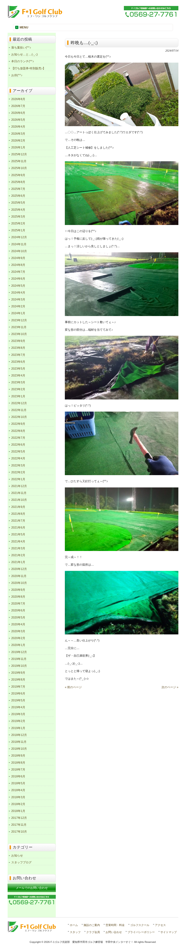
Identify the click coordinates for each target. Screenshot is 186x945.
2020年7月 (18, 603)
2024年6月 (18, 278)
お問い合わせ (114, 932)
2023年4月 (18, 375)
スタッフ (75, 932)
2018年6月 (18, 776)
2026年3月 (18, 133)
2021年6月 (18, 527)
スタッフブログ (21, 862)
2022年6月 (18, 444)
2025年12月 (19, 154)
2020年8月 (18, 596)
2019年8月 (18, 679)
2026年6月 (18, 112)
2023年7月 (18, 354)
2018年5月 (18, 783)
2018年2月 (18, 804)
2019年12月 (19, 652)
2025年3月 (18, 216)
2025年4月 (18, 209)
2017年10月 (19, 831)
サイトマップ (168, 932)
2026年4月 (18, 126)
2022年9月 (18, 423)
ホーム (74, 925)
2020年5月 (18, 617)
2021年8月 (18, 513)
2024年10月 (19, 251)
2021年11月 (19, 492)
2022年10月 (19, 416)
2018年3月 (18, 797)
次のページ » (169, 687)
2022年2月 (18, 472)
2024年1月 (18, 313)
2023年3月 (18, 382)
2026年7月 (18, 106)
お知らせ (17, 855)
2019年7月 (18, 686)
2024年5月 (18, 285)
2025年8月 (18, 182)
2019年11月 (19, 658)
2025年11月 (19, 161)
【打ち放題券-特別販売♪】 (28, 68)
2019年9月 (18, 672)
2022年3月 (18, 465)
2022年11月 (19, 410)
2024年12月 (19, 237)
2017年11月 (19, 824)
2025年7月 (18, 188)
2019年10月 (19, 665)
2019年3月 (18, 714)
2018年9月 (18, 755)
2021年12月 (19, 486)
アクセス (160, 925)
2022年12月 (19, 403)
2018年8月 (18, 762)
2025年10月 (19, 168)
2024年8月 (18, 264)
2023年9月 (18, 340)
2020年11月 (19, 576)
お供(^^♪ (16, 75)
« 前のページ (73, 687)
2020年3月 (18, 631)
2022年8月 (18, 430)
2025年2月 (18, 223)
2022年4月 (18, 458)
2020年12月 (19, 569)
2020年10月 (19, 582)
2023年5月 (18, 368)
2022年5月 (18, 451)
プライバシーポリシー (141, 932)
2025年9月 (18, 175)
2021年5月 (18, 534)
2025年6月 (18, 195)
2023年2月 (18, 389)
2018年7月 (18, 769)
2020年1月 (18, 645)
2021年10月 (19, 499)
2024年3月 (18, 299)
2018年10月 (19, 748)
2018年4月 (18, 790)
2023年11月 (19, 327)
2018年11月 (19, 741)
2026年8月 (18, 99)
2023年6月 (18, 361)
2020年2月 (18, 638)
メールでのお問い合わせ (32, 887)
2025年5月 (18, 202)
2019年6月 (18, 693)
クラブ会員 (93, 932)
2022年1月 (18, 479)
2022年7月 (18, 437)
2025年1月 (18, 230)
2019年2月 (18, 721)
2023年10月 (19, 334)
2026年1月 (18, 147)
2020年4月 (18, 624)
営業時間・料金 (115, 925)
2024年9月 (18, 258)
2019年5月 (18, 700)
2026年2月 (18, 140)
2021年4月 (18, 541)
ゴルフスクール (139, 925)
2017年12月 (19, 817)
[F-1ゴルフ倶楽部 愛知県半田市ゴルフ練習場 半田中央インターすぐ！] (35, 16)
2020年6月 (18, 610)
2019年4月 (18, 707)
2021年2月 (18, 555)
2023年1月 (18, 396)
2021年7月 (18, 520)
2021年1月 (18, 562)
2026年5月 (18, 119)
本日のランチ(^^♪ (22, 61)
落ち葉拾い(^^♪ (21, 47)
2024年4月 (18, 292)
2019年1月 (18, 728)
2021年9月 (18, 506)
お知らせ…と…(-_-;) (24, 54)
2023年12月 (19, 320)
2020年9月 (18, 589)
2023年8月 (18, 347)
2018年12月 (19, 734)
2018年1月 (18, 811)
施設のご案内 (92, 925)
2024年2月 (18, 306)
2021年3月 (18, 548)
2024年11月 (19, 244)
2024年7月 (18, 271)
